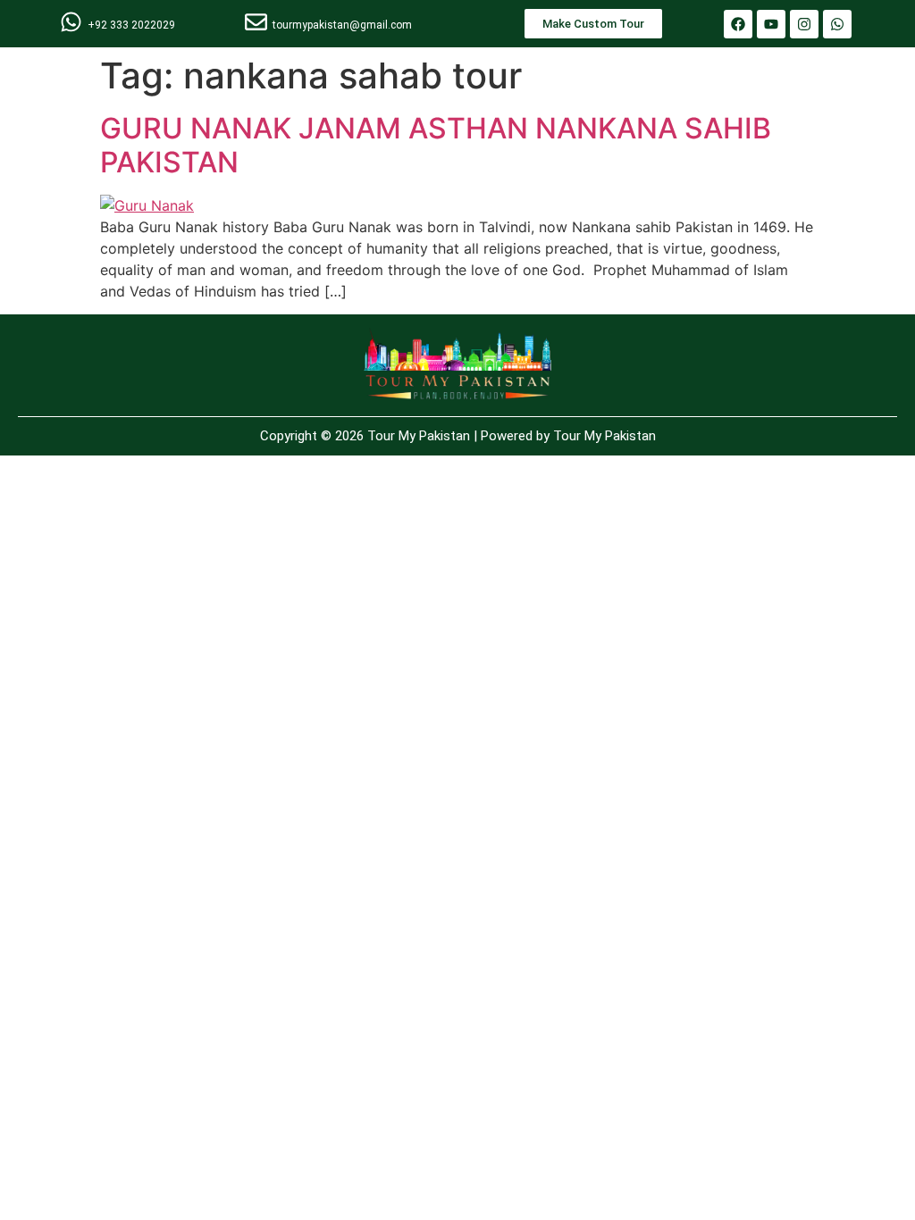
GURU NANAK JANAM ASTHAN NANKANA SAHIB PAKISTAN (435, 145)
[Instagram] (804, 24)
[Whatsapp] (837, 24)
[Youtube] (771, 24)
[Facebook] (738, 24)
